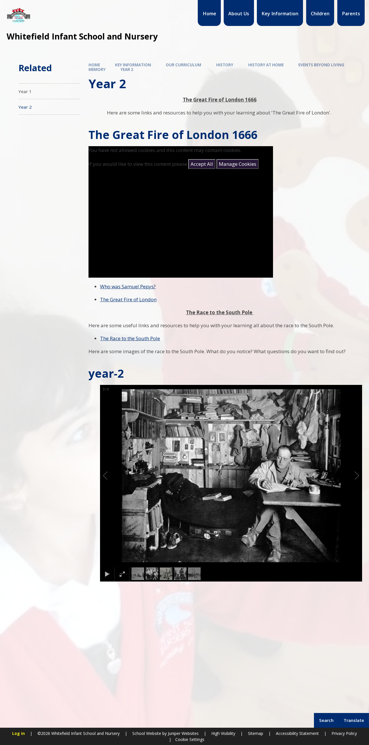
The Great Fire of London (128, 299)
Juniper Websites (183, 733)
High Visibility (223, 733)
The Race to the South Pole (130, 338)
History (224, 64)
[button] (112, 476)
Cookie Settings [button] (189, 739)
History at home (266, 64)
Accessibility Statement (297, 733)
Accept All (202, 164)
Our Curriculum (183, 64)
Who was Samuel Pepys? (128, 286)
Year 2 (127, 69)
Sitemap (255, 733)
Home (94, 64)
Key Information (133, 64)
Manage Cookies (237, 164)
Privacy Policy (344, 733)
